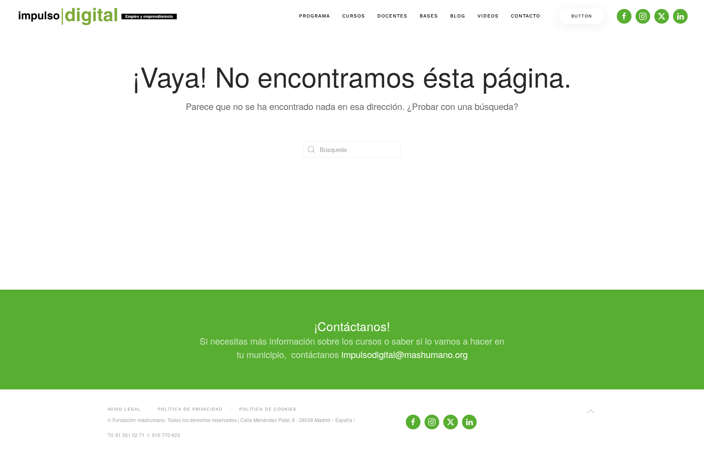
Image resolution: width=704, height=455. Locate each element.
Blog (457, 16)
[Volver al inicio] (97, 16)
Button (581, 16)
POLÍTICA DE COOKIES (267, 409)
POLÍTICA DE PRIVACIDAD (190, 409)
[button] (590, 411)
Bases (429, 16)
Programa (314, 16)
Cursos (353, 16)
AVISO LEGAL (124, 409)
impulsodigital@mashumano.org (404, 354)
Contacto (525, 16)
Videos (488, 16)
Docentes (392, 16)
